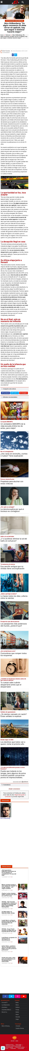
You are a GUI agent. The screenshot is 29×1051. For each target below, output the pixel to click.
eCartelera (4, 1007)
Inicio (2, 35)
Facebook (6, 393)
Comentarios (6, 52)
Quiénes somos (10, 1044)
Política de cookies (20, 1047)
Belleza (17, 1007)
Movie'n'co (4, 1012)
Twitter (15, 393)
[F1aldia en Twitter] (11, 996)
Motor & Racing (6, 1026)
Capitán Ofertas (20, 1028)
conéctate (8, 796)
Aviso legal (18, 1044)
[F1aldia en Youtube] (24, 996)
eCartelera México (6, 1009)
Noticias (8, 35)
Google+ (24, 393)
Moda (17, 1005)
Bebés (17, 1012)
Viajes (17, 1019)
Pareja (17, 1009)
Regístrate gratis (20, 795)
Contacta (6, 1048)
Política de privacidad (7, 1047)
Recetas (18, 1016)
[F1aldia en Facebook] (5, 996)
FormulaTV (4, 1002)
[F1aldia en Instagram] (17, 996)
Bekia (17, 1002)
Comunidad (21, 1048)
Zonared (18, 1026)
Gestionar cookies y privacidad (13, 1046)
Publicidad (13, 1048)
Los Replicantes (6, 1005)
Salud (17, 1014)
